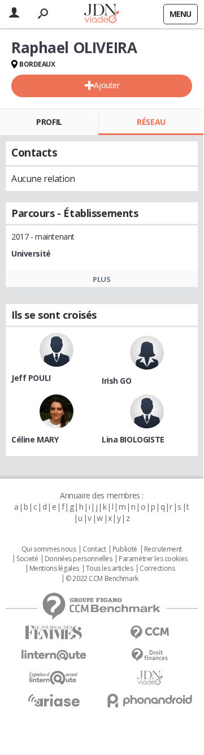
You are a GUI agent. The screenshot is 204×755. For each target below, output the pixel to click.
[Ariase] (54, 700)
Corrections (157, 568)
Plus (101, 279)
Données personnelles (78, 559)
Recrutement (163, 549)
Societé (27, 559)
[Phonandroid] (150, 700)
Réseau (151, 121)
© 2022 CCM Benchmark (102, 579)
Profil (49, 121)
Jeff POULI (31, 377)
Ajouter (106, 85)
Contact (94, 549)
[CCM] (150, 633)
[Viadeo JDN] (150, 678)
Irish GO (117, 380)
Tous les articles (109, 568)
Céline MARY (34, 439)
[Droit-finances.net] (150, 655)
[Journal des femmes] (54, 633)
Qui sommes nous (48, 549)
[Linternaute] (54, 655)
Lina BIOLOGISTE (133, 439)
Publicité (124, 549)
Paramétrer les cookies (153, 559)
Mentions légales (54, 568)
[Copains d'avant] (54, 678)
